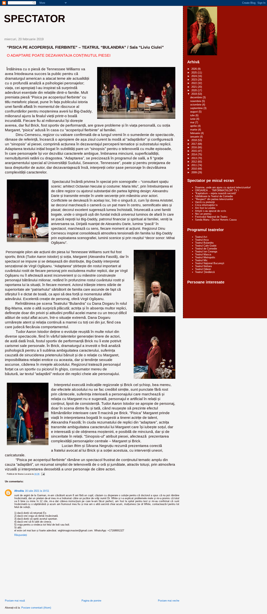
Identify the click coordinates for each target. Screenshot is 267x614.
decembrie (196, 97)
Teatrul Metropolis (205, 257)
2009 (194, 172)
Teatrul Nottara (203, 266)
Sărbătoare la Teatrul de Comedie (214, 196)
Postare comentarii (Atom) (36, 607)
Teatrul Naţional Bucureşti (209, 263)
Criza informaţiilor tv (206, 205)
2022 (194, 83)
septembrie (196, 108)
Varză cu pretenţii (205, 202)
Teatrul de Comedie (206, 248)
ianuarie (195, 136)
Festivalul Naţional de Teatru (211, 216)
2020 (194, 90)
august (194, 111)
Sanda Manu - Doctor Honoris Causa (216, 219)
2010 (194, 168)
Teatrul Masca (203, 254)
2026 (194, 68)
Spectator (34, 18)
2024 (194, 76)
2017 (194, 143)
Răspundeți (20, 535)
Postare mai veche (168, 600)
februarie (195, 133)
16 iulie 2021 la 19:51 (37, 490)
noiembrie (196, 101)
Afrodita (19, 490)
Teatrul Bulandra (204, 242)
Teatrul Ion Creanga (206, 251)
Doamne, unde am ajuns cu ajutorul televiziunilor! (223, 187)
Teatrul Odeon (203, 269)
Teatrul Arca (202, 239)
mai (192, 122)
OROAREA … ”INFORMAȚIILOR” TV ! (217, 190)
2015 (194, 150)
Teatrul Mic (201, 260)
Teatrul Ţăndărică (205, 272)
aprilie (194, 125)
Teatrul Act (201, 236)
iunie (193, 118)
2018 (194, 140)
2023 (194, 79)
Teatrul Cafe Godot (205, 245)
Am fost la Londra (205, 207)
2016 (194, 147)
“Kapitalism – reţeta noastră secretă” (215, 193)
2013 (194, 158)
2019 (194, 93)
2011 (194, 165)
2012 (194, 161)
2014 (194, 154)
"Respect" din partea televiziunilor (214, 199)
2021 (194, 86)
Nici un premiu (203, 213)
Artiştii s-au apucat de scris (210, 210)
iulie (192, 115)
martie (194, 129)
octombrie (196, 104)
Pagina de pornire (91, 600)
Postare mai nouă (15, 600)
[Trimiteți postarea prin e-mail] (42, 474)
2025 (194, 72)
